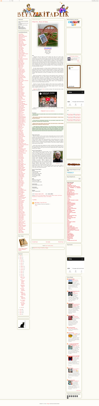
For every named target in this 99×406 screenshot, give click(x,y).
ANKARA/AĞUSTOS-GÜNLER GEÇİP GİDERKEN (76, 305)
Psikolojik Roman (40, 196)
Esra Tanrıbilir (21, 89)
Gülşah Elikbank (21, 110)
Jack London (20, 132)
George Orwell (21, 106)
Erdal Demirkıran (21, 86)
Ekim (22, 263)
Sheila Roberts (21, 202)
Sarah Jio (20, 199)
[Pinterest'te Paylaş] (52, 193)
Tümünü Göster (78, 390)
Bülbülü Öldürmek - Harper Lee (22, 297)
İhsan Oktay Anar (21, 125)
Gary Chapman (21, 105)
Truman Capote (21, 219)
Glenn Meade (20, 108)
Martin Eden (69, 216)
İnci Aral (20, 129)
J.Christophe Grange (22, 148)
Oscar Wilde (20, 178)
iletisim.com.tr (58, 163)
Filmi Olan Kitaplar (42, 195)
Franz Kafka (20, 98)
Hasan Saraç (20, 115)
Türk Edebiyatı (49, 196)
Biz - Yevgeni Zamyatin (22, 301)
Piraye (68, 223)
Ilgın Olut (20, 126)
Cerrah (68, 199)
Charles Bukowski (21, 71)
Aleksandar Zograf (21, 45)
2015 (21, 258)
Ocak (22, 307)
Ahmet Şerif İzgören (22, 40)
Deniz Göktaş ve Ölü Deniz (73, 328)
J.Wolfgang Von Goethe (22, 150)
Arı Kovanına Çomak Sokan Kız (73, 186)
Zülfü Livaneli (21, 232)
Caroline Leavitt (21, 69)
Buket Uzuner (20, 66)
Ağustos (22, 266)
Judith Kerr (20, 147)
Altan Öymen (20, 47)
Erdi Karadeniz (21, 87)
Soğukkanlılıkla (70, 234)
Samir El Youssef (21, 198)
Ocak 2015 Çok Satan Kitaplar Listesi (22, 304)
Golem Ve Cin (70, 207)
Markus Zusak (21, 163)
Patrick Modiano (21, 182)
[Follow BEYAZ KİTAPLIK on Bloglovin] (70, 173)
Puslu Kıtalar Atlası (71, 226)
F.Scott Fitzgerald (21, 103)
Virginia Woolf (21, 222)
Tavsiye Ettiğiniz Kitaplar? (23, 248)
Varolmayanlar (70, 238)
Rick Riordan (20, 191)
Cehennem (69, 196)
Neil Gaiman (20, 172)
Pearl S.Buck (20, 184)
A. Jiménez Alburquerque (23, 58)
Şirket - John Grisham (22, 278)
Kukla (68, 214)
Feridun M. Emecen (22, 96)
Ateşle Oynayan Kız (71, 190)
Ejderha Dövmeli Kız (71, 204)
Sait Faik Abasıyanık (22, 197)
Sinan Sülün (20, 205)
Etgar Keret (20, 90)
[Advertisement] (47, 231)
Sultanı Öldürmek (70, 235)
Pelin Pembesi (71, 332)
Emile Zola (20, 83)
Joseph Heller (20, 146)
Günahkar (69, 209)
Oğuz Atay (20, 179)
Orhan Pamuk (20, 180)
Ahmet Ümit (20, 41)
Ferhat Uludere (21, 95)
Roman (45, 196)
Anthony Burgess (21, 52)
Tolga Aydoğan (21, 216)
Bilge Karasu (20, 65)
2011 (21, 314)
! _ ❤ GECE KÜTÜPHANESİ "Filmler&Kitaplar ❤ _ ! (73, 344)
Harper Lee (20, 113)
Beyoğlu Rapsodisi (70, 192)
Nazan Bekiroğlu (21, 170)
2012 (21, 312)
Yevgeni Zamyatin (21, 229)
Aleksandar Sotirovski (22, 44)
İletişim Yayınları (54, 195)
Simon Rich (20, 203)
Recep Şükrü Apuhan (22, 190)
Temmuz (22, 267)
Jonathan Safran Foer (22, 143)
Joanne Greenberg (21, 136)
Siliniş (68, 232)
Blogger (48, 403)
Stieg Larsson (20, 208)
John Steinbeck (21, 141)
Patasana (69, 222)
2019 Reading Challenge (73, 56)
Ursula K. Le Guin (21, 221)
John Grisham (20, 139)
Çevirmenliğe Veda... (76, 356)
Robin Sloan (20, 194)
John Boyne (20, 138)
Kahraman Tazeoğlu (22, 152)
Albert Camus (20, 42)
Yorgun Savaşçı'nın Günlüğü (73, 355)
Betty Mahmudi (21, 64)
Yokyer (68, 239)
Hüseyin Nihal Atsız (22, 121)
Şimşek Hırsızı (70, 237)
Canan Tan (20, 68)
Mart (22, 274)
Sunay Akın (20, 210)
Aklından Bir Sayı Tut (71, 185)
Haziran (22, 269)
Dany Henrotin (21, 75)
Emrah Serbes (20, 84)
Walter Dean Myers (21, 223)
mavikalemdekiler (71, 327)
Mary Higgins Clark (22, 164)
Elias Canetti (20, 81)
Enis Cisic (20, 85)
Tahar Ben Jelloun (21, 212)
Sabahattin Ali (20, 196)
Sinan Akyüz (20, 204)
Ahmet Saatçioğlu (21, 39)
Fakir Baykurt (20, 91)
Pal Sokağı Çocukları (71, 221)
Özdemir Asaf (20, 181)
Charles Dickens (21, 72)
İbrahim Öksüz (21, 127)
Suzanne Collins (21, 211)
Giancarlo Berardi (21, 107)
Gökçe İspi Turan (21, 109)
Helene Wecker (21, 118)
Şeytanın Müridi (70, 236)
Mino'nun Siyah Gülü (71, 217)
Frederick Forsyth (21, 99)
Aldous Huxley (21, 43)
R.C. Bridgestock (21, 195)
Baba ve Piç (69, 191)
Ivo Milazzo (20, 131)
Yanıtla (36, 205)
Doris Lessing (20, 79)
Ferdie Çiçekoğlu (21, 92)
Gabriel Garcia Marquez (22, 104)
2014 (21, 309)
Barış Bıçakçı (20, 59)
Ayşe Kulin (20, 57)
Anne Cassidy (20, 51)
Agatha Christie (21, 35)
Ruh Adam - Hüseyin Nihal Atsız (22, 289)
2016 (21, 257)
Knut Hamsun (20, 157)
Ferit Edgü (20, 97)
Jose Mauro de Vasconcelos (23, 144)
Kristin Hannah (21, 158)
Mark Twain (20, 162)
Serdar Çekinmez (21, 200)
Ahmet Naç (20, 38)
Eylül (22, 264)
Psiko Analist (69, 225)
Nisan (22, 272)
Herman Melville (21, 120)
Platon (19, 187)
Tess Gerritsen (21, 213)
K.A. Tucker (20, 159)
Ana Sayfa (48, 241)
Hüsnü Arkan (20, 122)
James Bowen (20, 133)
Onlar (68, 220)
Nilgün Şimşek (21, 174)
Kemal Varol (20, 156)
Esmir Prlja (20, 88)
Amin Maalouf (21, 48)
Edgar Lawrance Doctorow (23, 80)
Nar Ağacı (69, 218)
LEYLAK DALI (71, 303)
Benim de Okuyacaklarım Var (73, 291)
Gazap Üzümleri (70, 205)
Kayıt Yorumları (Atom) (49, 245)
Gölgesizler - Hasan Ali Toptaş (22, 286)
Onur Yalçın (20, 177)
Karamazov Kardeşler (71, 212)
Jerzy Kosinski (21, 135)
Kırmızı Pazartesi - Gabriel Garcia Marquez (22, 281)
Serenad (68, 231)
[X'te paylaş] (50, 193)
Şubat (22, 275)
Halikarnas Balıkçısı (22, 116)
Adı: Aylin (69, 184)
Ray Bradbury (21, 189)
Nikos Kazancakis (21, 173)
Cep (68, 197)
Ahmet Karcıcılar (21, 37)
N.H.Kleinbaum (21, 176)
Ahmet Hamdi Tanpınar (22, 36)
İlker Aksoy (20, 128)
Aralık (22, 260)
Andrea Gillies (21, 50)
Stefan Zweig (20, 206)
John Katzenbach (21, 140)
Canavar (69, 195)
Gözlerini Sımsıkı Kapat (71, 208)
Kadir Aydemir (21, 151)
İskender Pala (20, 130)
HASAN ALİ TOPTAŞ (47, 49)
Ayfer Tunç (20, 56)
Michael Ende (20, 165)
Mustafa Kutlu (21, 168)
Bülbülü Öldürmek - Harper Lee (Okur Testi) (22, 293)
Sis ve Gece (69, 233)
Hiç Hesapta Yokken (71, 210)
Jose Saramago (21, 145)
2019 (21, 255)
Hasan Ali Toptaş (48, 195)
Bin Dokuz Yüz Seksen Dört (72, 193)
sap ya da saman (71, 380)
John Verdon (20, 142)
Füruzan (19, 100)
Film (38, 195)
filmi (43, 89)
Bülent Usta (20, 67)
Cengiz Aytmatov (21, 70)
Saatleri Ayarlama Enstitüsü (72, 227)
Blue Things (37, 202)
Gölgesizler (35, 89)
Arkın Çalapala (21, 54)
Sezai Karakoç (21, 201)
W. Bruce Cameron (21, 226)
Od (67, 219)
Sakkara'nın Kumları (71, 228)
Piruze (68, 224)
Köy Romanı (60, 195)
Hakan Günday (21, 112)
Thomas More (20, 215)
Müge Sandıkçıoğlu (21, 169)
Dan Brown (20, 74)
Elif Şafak (20, 82)
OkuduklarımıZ (34, 196)
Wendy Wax (20, 224)
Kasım (22, 261)
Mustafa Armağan (21, 167)
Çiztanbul (69, 202)
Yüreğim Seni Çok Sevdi (72, 240)
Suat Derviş (20, 209)
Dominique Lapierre (22, 77)
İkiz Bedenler (69, 211)
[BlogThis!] (49, 193)
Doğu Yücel (20, 78)
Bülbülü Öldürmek (70, 194)
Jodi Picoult (20, 137)
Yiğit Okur (20, 230)
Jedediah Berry (21, 134)
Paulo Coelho (20, 183)
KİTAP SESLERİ (71, 315)
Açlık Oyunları (70, 183)
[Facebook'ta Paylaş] (51, 193)
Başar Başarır (20, 60)
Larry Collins (20, 160)
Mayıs (22, 271)
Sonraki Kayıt (35, 241)
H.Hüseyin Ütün (21, 124)
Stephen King (20, 207)
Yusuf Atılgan (20, 231)
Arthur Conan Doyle (22, 55)
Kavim (68, 213)
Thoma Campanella (21, 214)
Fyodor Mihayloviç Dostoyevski (21, 102)
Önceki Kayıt (60, 241)
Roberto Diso (20, 193)
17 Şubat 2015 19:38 (43, 202)
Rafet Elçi (20, 188)
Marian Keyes (20, 161)
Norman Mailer (21, 175)
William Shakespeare (22, 225)
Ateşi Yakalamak (70, 189)
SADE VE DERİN (71, 279)
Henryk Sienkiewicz (22, 119)
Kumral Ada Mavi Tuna (71, 215)
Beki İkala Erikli (21, 63)
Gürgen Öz (20, 111)
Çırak (68, 201)
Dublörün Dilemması (71, 203)
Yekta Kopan (20, 228)
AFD (36, 195)
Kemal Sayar (20, 153)
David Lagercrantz (21, 76)
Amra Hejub (20, 49)
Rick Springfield (21, 192)
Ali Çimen (20, 46)
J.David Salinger (21, 149)
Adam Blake (20, 34)
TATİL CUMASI (75, 333)
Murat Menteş (20, 166)
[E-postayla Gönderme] (46, 193)
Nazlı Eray (20, 171)
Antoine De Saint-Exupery (23, 53)
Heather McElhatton (22, 117)
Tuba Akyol (20, 220)
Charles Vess (20, 73)
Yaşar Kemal (20, 227)
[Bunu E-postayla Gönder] (48, 193)
